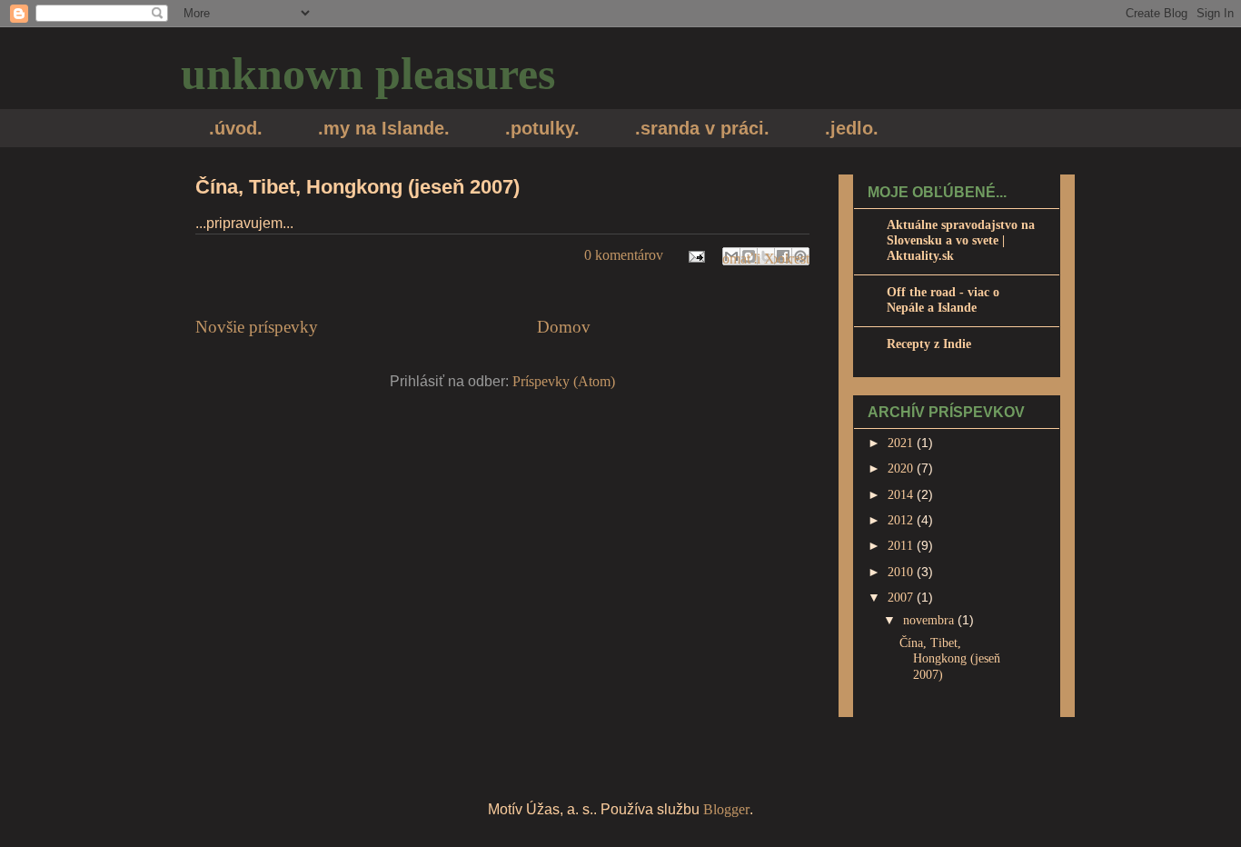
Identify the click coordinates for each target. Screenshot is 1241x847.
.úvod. (236, 128)
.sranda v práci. (702, 128)
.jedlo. (852, 128)
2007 (902, 597)
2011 (902, 546)
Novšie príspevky (256, 326)
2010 (902, 572)
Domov (564, 326)
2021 (902, 443)
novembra (930, 620)
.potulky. (542, 128)
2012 (902, 520)
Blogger (726, 809)
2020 (902, 468)
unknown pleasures (368, 73)
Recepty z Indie (929, 344)
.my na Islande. (384, 128)
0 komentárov (623, 255)
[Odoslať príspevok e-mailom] (695, 255)
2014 (902, 495)
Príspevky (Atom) (563, 381)
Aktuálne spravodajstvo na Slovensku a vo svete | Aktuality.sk (961, 240)
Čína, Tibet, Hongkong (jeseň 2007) (357, 186)
